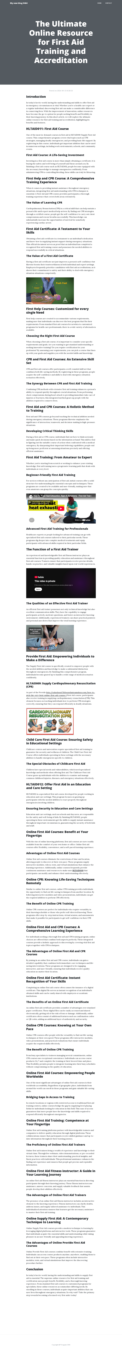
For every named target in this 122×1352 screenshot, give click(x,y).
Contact (108, 3)
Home (100, 3)
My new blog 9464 (18, 3)
